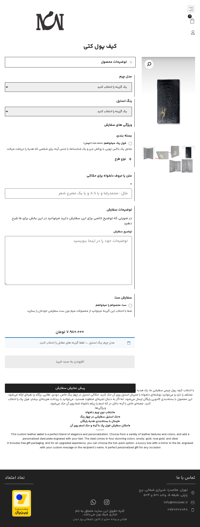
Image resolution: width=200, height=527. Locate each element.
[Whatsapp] (93, 502)
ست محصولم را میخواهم (111, 306)
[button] (191, 9)
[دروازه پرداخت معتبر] (21, 515)
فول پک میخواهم (104, 144)
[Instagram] (106, 502)
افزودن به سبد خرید (70, 362)
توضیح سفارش (122, 231)
